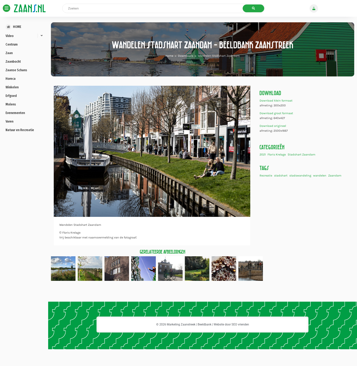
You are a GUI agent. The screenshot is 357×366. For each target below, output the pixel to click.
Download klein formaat (276, 100)
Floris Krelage (277, 154)
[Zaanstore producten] (224, 268)
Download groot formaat (276, 113)
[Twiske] (63, 268)
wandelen (319, 175)
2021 (263, 154)
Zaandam (334, 175)
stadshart (280, 175)
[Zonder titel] (143, 268)
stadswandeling (300, 175)
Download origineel (273, 126)
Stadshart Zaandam (301, 154)
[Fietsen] (170, 268)
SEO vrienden (240, 324)
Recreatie (266, 175)
